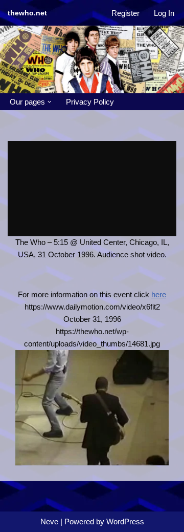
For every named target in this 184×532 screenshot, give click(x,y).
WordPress (125, 521)
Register (125, 13)
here (158, 294)
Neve (49, 521)
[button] (50, 102)
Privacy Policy (90, 101)
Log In (164, 13)
